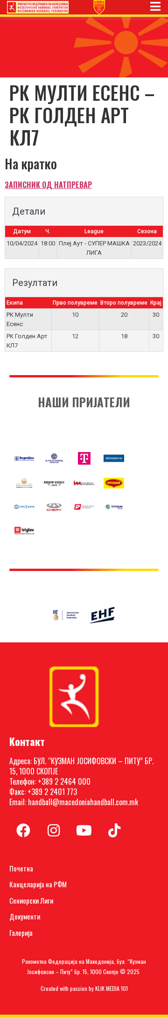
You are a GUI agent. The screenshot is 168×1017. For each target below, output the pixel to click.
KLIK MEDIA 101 (111, 988)
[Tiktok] (114, 830)
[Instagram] (54, 830)
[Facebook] (23, 830)
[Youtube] (84, 830)
